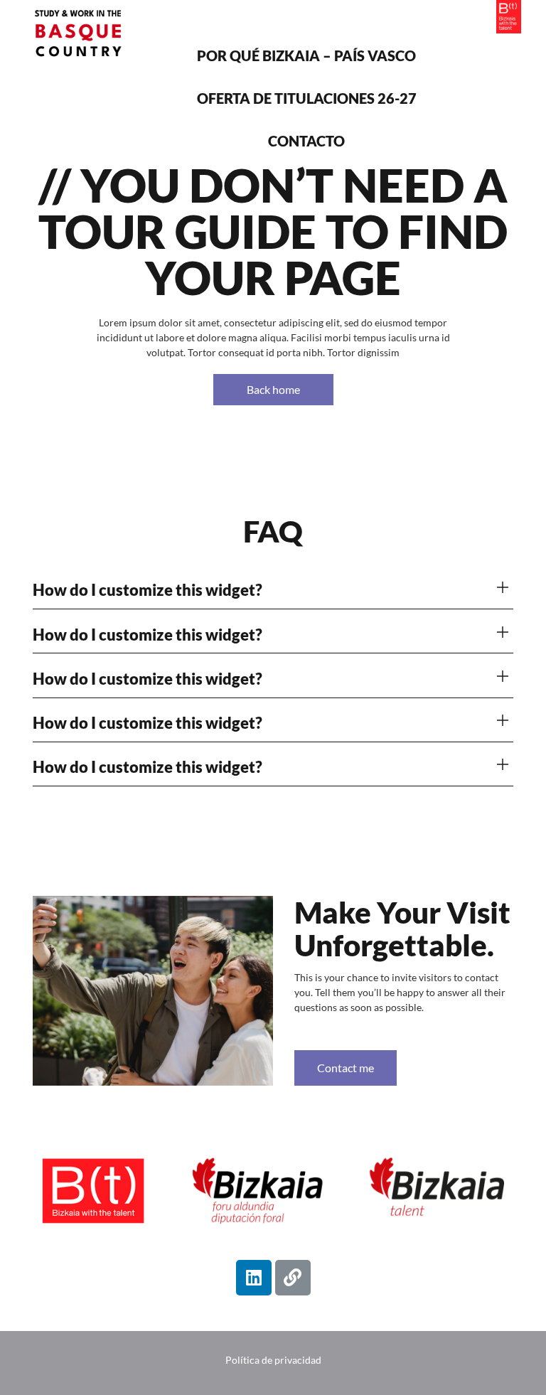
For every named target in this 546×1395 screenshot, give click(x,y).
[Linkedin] (254, 1277)
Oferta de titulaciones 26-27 (307, 98)
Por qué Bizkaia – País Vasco (306, 55)
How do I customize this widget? (147, 589)
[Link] (293, 1277)
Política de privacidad (273, 1360)
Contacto (306, 140)
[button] (273, 590)
